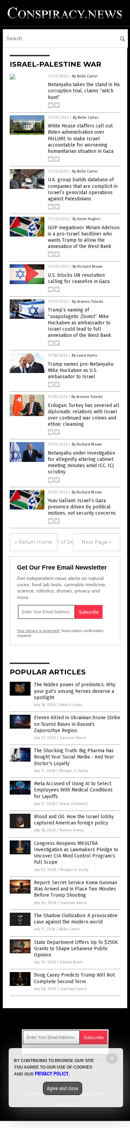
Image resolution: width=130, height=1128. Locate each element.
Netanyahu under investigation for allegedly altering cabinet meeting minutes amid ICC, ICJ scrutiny (81, 462)
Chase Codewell (73, 804)
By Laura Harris (84, 355)
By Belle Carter (85, 76)
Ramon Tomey (72, 830)
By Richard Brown (87, 266)
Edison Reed (71, 962)
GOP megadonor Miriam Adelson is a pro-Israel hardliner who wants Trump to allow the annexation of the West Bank (84, 237)
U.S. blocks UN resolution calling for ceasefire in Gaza (79, 278)
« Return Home (33, 542)
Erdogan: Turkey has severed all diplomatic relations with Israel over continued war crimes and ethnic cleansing (83, 415)
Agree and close (62, 1088)
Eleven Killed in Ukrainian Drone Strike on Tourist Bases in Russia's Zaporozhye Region (77, 724)
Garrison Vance (73, 738)
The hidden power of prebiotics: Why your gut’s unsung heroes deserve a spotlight (74, 691)
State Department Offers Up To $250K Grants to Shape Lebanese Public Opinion (76, 948)
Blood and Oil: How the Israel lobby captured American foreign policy (74, 820)
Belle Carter (69, 929)
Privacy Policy (52, 1074)
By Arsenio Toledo (87, 301)
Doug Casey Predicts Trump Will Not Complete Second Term (74, 978)
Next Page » (96, 542)
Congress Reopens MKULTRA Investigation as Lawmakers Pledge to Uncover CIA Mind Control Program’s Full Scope (76, 852)
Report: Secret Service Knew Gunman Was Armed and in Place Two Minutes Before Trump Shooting (75, 889)
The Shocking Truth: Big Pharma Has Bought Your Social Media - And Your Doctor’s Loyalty (74, 757)
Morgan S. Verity (73, 771)
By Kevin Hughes (86, 219)
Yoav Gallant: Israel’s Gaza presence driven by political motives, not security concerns (82, 507)
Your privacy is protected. (38, 631)
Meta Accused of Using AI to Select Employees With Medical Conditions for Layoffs (73, 790)
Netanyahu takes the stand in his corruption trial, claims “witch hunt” (84, 91)
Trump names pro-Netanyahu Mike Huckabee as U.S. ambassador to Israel (80, 370)
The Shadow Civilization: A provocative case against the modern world (76, 919)
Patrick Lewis (71, 705)
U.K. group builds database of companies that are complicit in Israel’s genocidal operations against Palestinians (83, 189)
